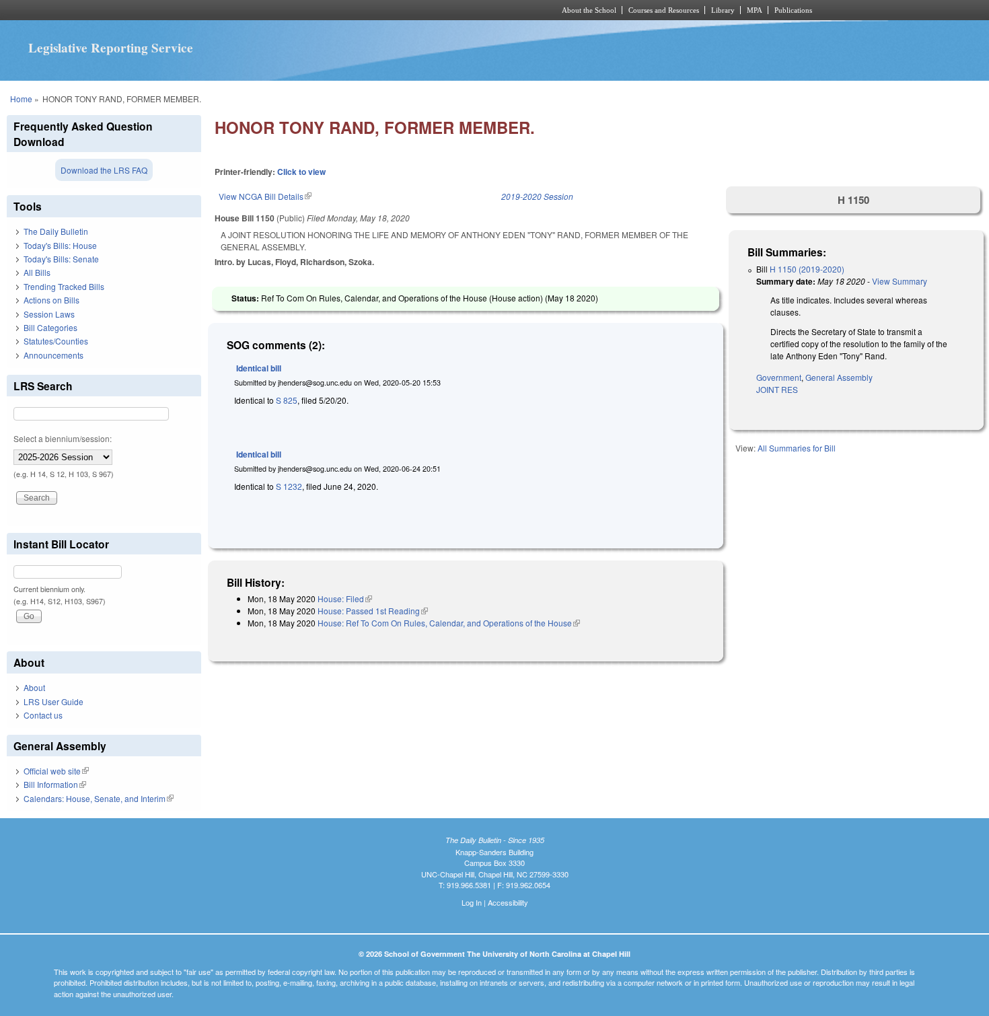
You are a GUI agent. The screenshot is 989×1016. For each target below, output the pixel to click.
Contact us (43, 715)
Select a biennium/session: (62, 438)
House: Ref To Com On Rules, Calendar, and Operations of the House (449, 622)
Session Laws (49, 314)
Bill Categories (50, 327)
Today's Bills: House (60, 245)
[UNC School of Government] (317, 10)
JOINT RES (777, 389)
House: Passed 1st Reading (373, 610)
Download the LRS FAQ (104, 170)
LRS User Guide (53, 701)
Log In (472, 902)
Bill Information (55, 784)
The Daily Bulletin (56, 231)
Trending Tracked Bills (64, 286)
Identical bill (258, 368)
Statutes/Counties (56, 341)
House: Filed (345, 598)
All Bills (37, 272)
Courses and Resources (663, 10)
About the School (589, 10)
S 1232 (289, 486)
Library (723, 10)
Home (21, 98)
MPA (754, 10)
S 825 (286, 400)
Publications (793, 10)
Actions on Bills (51, 299)
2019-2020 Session (537, 196)
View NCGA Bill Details (265, 196)
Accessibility (508, 902)
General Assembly (839, 377)
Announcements (53, 355)
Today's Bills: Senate (61, 258)
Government (778, 377)
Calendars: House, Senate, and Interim (99, 798)
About (34, 687)
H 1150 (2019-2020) (807, 269)
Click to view (301, 172)
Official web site (56, 770)
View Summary (899, 281)
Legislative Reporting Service (110, 47)
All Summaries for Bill (797, 447)
